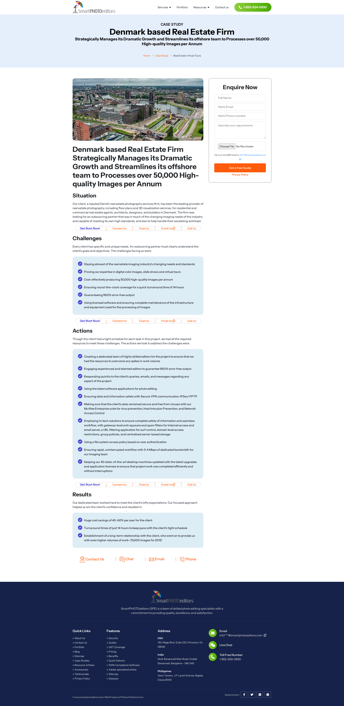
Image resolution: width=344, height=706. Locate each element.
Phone (190, 559)
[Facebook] (244, 694)
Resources (200, 7)
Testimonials (81, 674)
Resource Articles (84, 665)
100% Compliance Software (124, 665)
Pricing (112, 651)
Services (163, 7)
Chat (129, 559)
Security (113, 638)
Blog (77, 651)
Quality (112, 642)
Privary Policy (240, 174)
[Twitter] (252, 694)
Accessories (81, 669)
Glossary (113, 678)
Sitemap (79, 656)
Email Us (167, 228)
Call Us (191, 228)
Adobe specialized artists (122, 669)
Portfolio (182, 7)
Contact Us (119, 228)
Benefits (113, 656)
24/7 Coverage (116, 647)
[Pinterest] (267, 694)
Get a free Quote (240, 168)
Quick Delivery (116, 660)
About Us (79, 638)
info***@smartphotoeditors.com (241, 635)
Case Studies (81, 660)
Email (159, 559)
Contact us (222, 7)
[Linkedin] (260, 694)
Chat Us (144, 228)
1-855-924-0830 (255, 7)
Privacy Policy (82, 678)
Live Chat (225, 645)
